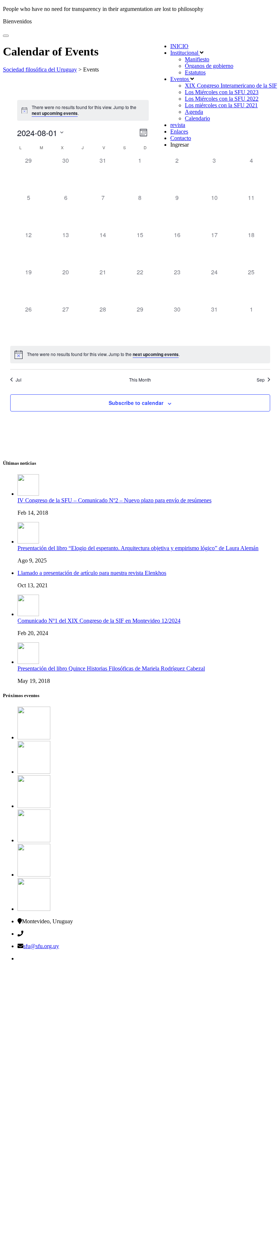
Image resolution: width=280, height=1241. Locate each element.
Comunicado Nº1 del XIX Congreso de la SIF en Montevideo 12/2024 (99, 621)
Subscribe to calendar (136, 402)
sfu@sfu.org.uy (41, 946)
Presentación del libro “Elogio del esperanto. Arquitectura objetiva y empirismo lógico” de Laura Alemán (138, 548)
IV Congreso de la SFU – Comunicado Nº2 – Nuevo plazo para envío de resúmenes (114, 500)
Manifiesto (197, 59)
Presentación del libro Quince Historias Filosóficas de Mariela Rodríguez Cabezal (111, 668)
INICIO (179, 46)
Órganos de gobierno (209, 66)
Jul (19, 380)
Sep (261, 380)
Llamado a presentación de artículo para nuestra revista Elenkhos (92, 573)
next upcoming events (55, 113)
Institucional (185, 53)
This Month (140, 380)
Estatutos (195, 72)
